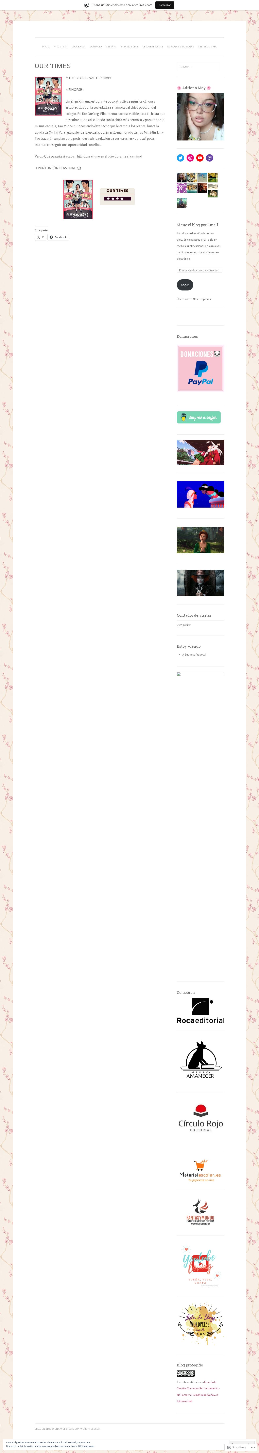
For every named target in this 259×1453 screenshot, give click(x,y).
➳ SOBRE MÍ (61, 46)
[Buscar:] (198, 67)
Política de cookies (86, 1446)
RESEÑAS (111, 46)
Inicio (45, 46)
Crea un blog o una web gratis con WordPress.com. (68, 1429)
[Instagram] (190, 158)
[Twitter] (180, 158)
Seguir (185, 284)
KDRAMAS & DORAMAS (180, 46)
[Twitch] (209, 158)
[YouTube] (200, 158)
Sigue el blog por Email (197, 224)
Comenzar (165, 4)
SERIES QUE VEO (207, 46)
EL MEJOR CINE (129, 46)
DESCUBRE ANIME (152, 46)
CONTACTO (96, 46)
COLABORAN (79, 46)
